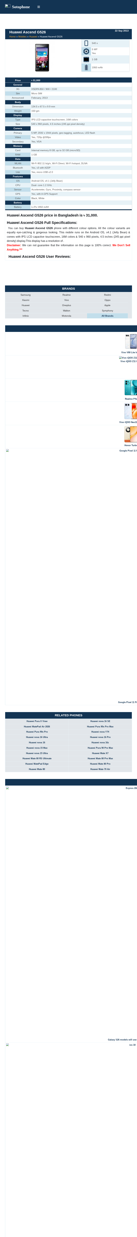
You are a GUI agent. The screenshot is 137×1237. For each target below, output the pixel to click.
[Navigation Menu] (38, 7)
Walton (66, 310)
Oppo (107, 300)
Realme (66, 294)
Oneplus (66, 305)
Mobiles (22, 36)
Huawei (33, 36)
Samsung (26, 294)
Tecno (25, 310)
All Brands (107, 315)
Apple (107, 305)
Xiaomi (25, 300)
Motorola (66, 315)
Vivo (66, 300)
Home (12, 36)
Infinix (26, 315)
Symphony (107, 310)
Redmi (107, 294)
